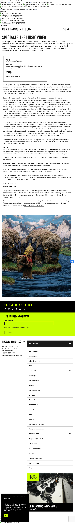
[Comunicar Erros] (36, 10)
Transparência (34, 443)
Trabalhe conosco (36, 458)
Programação (34, 380)
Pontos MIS (33, 405)
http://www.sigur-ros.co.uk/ (34, 205)
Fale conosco (34, 463)
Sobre (31, 419)
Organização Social (36, 438)
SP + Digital (4, 3)
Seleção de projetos (36, 424)
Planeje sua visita (35, 361)
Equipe (31, 453)
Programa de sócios (36, 429)
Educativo (33, 400)
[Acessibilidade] (68, 29)
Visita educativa (35, 366)
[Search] (70, 343)
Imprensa (32, 468)
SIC (1, 520)
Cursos (31, 385)
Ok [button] (6, 516)
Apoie (31, 409)
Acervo (32, 395)
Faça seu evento (35, 448)
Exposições (33, 356)
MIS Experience (34, 390)
